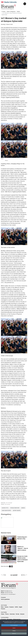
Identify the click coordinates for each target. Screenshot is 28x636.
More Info (14, 633)
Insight (20, 607)
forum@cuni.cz (8, 591)
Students (11, 607)
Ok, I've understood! (14, 625)
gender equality (16, 510)
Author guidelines (5, 599)
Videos (2, 614)
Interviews (12, 614)
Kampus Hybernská (14, 507)
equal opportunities (6, 510)
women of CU (5, 507)
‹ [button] (1, 574)
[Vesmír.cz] (14, 575)
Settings (14, 630)
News (2, 607)
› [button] (26, 574)
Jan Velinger (9, 502)
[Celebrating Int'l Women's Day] (9, 539)
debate (23, 507)
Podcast (3, 608)
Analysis (22, 614)
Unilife (16, 607)
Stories (17, 614)
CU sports (3, 619)
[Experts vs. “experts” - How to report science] (9, 549)
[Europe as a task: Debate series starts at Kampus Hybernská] (9, 559)
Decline (14, 627)
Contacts (3, 597)
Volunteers (9, 619)
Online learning (17, 619)
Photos (7, 614)
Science (6, 607)
